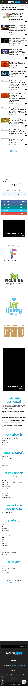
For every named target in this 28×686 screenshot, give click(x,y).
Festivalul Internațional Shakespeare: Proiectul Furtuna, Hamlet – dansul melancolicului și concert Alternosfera (17, 53)
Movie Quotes (5, 445)
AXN (3, 526)
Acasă (2, 5)
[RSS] (11, 675)
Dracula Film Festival (7, 512)
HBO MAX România (6, 545)
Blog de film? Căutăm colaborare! (10, 438)
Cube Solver (5, 411)
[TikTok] (15, 675)
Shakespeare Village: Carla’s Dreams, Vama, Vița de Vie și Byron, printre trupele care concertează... (17, 121)
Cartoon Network (6, 530)
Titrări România (6, 572)
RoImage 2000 (5, 493)
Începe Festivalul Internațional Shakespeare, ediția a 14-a (17, 63)
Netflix (3, 550)
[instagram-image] (7, 592)
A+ (2, 677)
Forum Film (5, 484)
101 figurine (5, 566)
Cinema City (5, 456)
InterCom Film (5, 489)
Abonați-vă (23, 213)
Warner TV (4, 554)
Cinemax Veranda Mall (7, 461)
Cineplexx (4, 463)
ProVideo (4, 491)
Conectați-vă (23, 204)
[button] (2, 2)
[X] (19, 675)
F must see (4, 440)
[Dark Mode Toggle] (24, 682)
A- (2, 683)
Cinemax (4, 533)
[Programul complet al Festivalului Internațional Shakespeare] (5, 141)
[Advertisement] (14, 165)
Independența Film (6, 486)
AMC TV (4, 524)
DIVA (3, 539)
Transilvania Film (6, 495)
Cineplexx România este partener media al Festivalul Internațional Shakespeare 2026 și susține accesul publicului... (17, 16)
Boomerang (5, 528)
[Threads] (16, 678)
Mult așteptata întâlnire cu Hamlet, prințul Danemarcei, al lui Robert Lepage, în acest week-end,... (18, 41)
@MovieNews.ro (14, 582)
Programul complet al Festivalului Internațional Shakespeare (16, 140)
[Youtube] (12, 678)
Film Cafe (4, 543)
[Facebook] (4, 675)
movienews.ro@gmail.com (18, 665)
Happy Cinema (5, 465)
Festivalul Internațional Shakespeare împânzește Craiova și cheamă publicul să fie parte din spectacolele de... (17, 84)
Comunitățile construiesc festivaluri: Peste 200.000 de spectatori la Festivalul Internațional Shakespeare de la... (17, 29)
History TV (4, 548)
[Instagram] (7, 675)
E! (2, 541)
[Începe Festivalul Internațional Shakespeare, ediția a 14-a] (5, 64)
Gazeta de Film (5, 442)
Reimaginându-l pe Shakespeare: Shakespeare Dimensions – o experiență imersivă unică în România (17, 110)
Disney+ (4, 537)
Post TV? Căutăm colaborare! (9, 552)
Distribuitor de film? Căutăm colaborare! (12, 482)
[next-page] (16, 151)
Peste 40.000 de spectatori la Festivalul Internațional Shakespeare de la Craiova (17, 131)
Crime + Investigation (7, 535)
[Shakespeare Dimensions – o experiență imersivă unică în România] (5, 73)
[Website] (23, 675)
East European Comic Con (8, 568)
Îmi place (24, 201)
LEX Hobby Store (6, 570)
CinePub (4, 480)
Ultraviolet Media (6, 497)
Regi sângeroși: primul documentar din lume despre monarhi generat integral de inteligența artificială (13, 407)
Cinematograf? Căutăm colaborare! (10, 458)
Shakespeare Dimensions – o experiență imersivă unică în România (17, 73)
